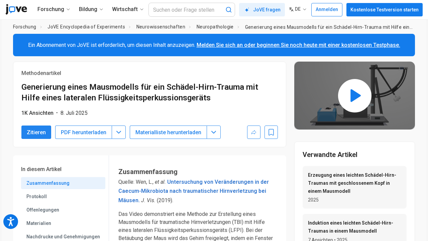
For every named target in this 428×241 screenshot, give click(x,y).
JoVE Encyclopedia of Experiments (86, 26)
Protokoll (36, 196)
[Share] (253, 132)
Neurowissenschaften (161, 26)
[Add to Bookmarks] (271, 132)
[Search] (228, 9)
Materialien (38, 223)
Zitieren (36, 132)
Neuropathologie (215, 26)
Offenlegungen (42, 210)
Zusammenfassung (48, 183)
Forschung (24, 26)
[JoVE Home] (16, 9)
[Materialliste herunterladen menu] (214, 132)
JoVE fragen (267, 9)
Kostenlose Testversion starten (384, 9)
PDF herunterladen (83, 132)
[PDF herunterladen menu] (119, 132)
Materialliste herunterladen (168, 132)
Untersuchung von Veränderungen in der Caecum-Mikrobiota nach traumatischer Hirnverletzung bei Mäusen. (193, 191)
